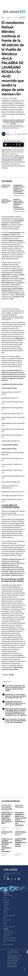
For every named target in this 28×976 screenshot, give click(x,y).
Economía (6, 900)
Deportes (9, 17)
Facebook (4, 879)
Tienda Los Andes (8, 933)
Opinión (6, 913)
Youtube (19, 879)
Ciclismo (11, 674)
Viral (5, 924)
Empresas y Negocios (9, 915)
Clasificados (7, 935)
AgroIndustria (7, 920)
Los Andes (2, 17)
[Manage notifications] (24, 969)
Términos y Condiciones (10, 938)
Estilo (5, 917)
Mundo (5, 911)
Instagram (8, 879)
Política (5, 897)
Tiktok (11, 879)
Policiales (6, 904)
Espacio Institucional (9, 926)
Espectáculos (7, 909)
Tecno (5, 922)
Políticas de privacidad (9, 940)
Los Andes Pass (8, 931)
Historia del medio (8, 944)
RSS (5, 942)
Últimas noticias (8, 895)
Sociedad (6, 902)
